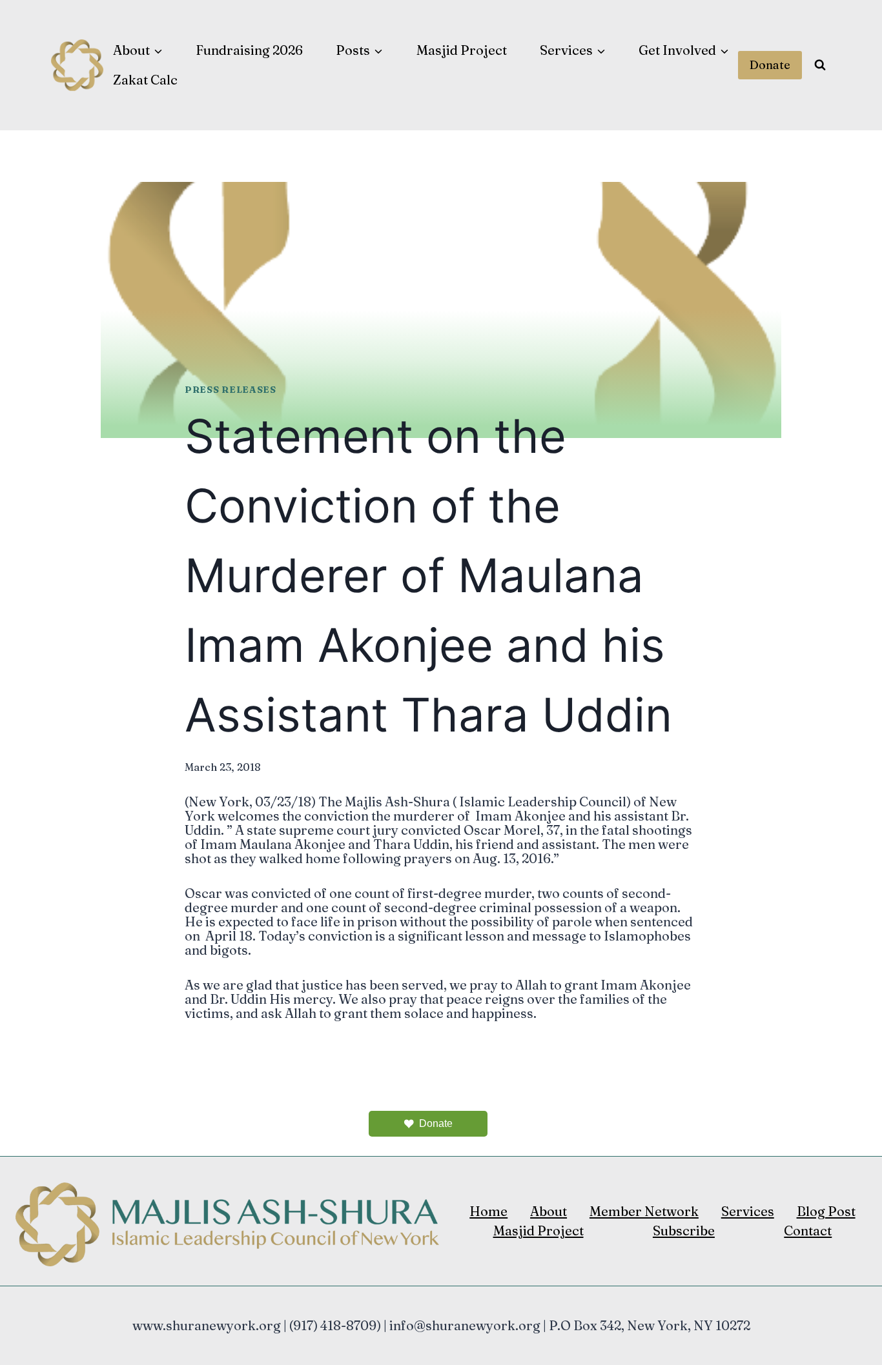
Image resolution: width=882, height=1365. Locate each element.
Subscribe (684, 1230)
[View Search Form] (820, 65)
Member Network (644, 1211)
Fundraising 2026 (249, 50)
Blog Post (826, 1211)
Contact (808, 1230)
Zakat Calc (145, 80)
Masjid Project (461, 50)
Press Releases (230, 389)
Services (747, 1211)
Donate (770, 64)
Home (488, 1211)
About (548, 1211)
